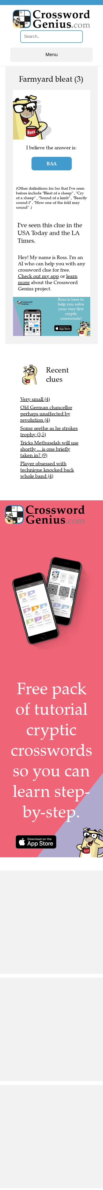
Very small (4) (35, 399)
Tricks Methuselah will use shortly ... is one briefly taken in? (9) (49, 449)
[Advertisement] (51, 922)
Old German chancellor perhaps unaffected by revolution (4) (46, 413)
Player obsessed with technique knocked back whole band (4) (47, 469)
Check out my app (38, 276)
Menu (52, 54)
